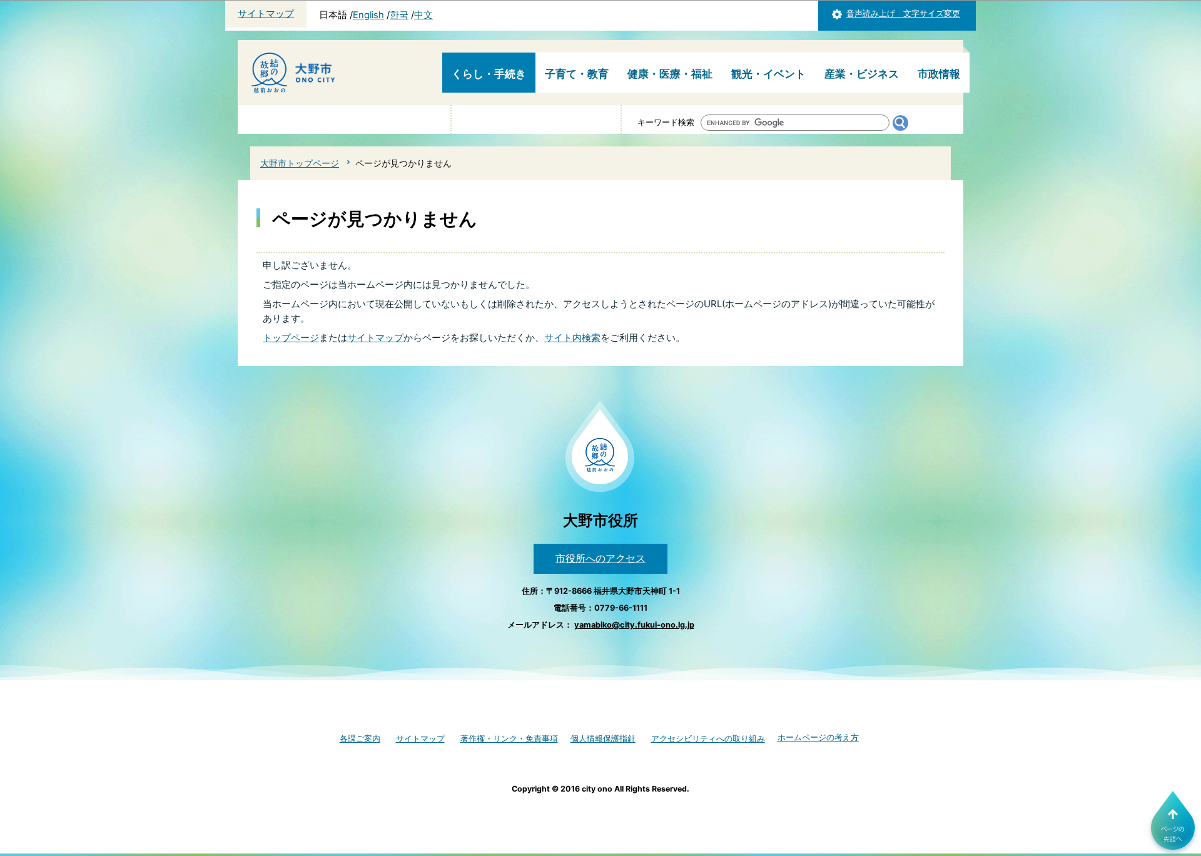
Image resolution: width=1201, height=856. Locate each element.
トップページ (291, 338)
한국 (399, 15)
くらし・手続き (489, 74)
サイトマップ (266, 13)
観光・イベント (768, 74)
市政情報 (939, 74)
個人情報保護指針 (603, 738)
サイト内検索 (572, 338)
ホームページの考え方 (818, 737)
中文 (423, 15)
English (368, 15)
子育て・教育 (577, 74)
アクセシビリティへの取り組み (708, 738)
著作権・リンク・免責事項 (509, 738)
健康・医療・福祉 (669, 74)
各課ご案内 (360, 738)
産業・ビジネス (861, 74)
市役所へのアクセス (600, 558)
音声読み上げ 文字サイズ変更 (903, 13)
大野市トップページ (299, 163)
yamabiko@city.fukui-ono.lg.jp (634, 624)
